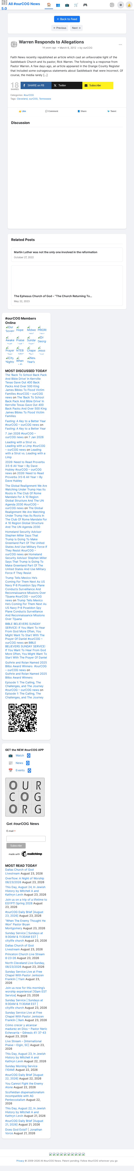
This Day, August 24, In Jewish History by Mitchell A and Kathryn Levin (25, 890)
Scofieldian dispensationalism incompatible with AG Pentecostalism (24, 1095)
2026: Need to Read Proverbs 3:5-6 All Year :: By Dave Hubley (24, 476)
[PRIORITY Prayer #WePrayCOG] (42, 329)
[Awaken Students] (10, 340)
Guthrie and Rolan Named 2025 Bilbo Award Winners (26, 675)
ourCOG (33, 98)
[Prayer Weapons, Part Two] (10, 350)
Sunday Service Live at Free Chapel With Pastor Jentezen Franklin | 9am (24, 1016)
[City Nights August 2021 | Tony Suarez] (10, 360)
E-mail (11, 831)
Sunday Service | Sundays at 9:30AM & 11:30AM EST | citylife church (24, 936)
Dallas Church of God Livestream (19, 871)
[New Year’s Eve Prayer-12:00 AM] (31, 360)
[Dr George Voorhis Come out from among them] (42, 340)
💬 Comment (51, 111)
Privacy (20, 1160)
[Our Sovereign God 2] (10, 329)
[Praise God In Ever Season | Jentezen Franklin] (20, 340)
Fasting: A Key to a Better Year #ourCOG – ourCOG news (25, 422)
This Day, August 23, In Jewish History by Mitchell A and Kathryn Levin (25, 1057)
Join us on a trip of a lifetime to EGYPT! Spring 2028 (26, 901)
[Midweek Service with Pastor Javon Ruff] (31, 329)
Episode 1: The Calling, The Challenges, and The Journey (24, 695)
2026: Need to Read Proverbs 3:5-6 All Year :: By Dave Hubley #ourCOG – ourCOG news (25, 467)
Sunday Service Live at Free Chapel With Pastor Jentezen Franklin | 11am (24, 975)
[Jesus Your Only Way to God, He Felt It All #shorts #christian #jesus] (42, 350)
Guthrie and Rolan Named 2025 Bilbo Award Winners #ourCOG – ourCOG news (26, 666)
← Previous (59, 27)
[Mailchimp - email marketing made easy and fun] (25, 856)
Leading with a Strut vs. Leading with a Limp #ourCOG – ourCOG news (25, 445)
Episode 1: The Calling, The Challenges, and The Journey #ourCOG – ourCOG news (24, 686)
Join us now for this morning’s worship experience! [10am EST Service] (26, 991)
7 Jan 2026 (36, 437)
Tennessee (45, 98)
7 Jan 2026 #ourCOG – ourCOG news (20, 435)
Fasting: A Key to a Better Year (25, 428)
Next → (76, 27)
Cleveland (22, 98)
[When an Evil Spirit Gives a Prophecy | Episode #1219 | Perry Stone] (20, 360)
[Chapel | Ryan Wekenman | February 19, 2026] (31, 350)
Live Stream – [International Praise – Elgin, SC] (23, 1043)
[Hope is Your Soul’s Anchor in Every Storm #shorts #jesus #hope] (20, 329)
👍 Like (22, 111)
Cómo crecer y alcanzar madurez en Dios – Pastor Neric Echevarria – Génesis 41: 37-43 (26, 1028)
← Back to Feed (67, 19)
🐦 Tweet (111, 111)
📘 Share (82, 111)
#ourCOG (29, 95)
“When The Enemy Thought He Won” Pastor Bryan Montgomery (25, 924)
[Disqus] (67, 177)
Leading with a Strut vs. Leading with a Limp (25, 453)
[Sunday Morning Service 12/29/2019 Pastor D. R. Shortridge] (31, 340)
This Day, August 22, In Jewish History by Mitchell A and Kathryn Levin (25, 1111)
